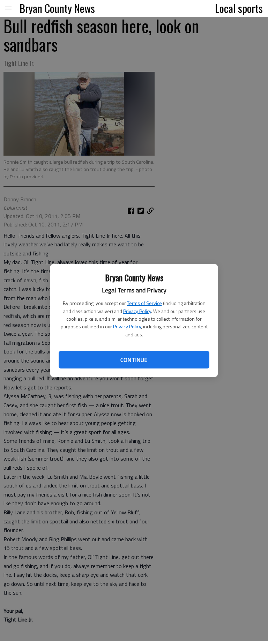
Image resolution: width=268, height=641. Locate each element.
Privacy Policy (137, 311)
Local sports (239, 8)
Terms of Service (144, 303)
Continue (133, 360)
